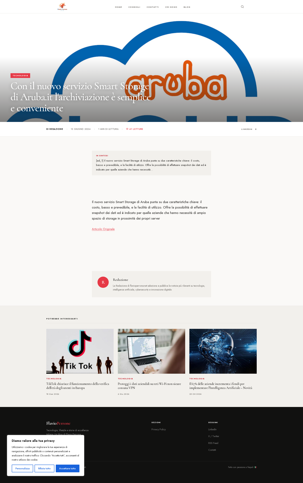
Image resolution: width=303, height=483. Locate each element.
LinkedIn (246, 129)
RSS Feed (213, 443)
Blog (187, 7)
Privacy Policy (159, 429)
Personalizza (22, 468)
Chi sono (171, 7)
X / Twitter (213, 436)
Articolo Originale (103, 229)
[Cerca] (242, 7)
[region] (45, 455)
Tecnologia (20, 75)
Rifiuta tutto (44, 468)
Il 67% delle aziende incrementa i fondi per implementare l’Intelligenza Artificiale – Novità (220, 386)
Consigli (134, 7)
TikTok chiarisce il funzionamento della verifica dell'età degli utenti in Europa (77, 386)
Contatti (153, 7)
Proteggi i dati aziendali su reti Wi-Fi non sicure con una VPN (149, 386)
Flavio (58, 423)
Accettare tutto (67, 468)
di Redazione (54, 129)
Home (118, 7)
